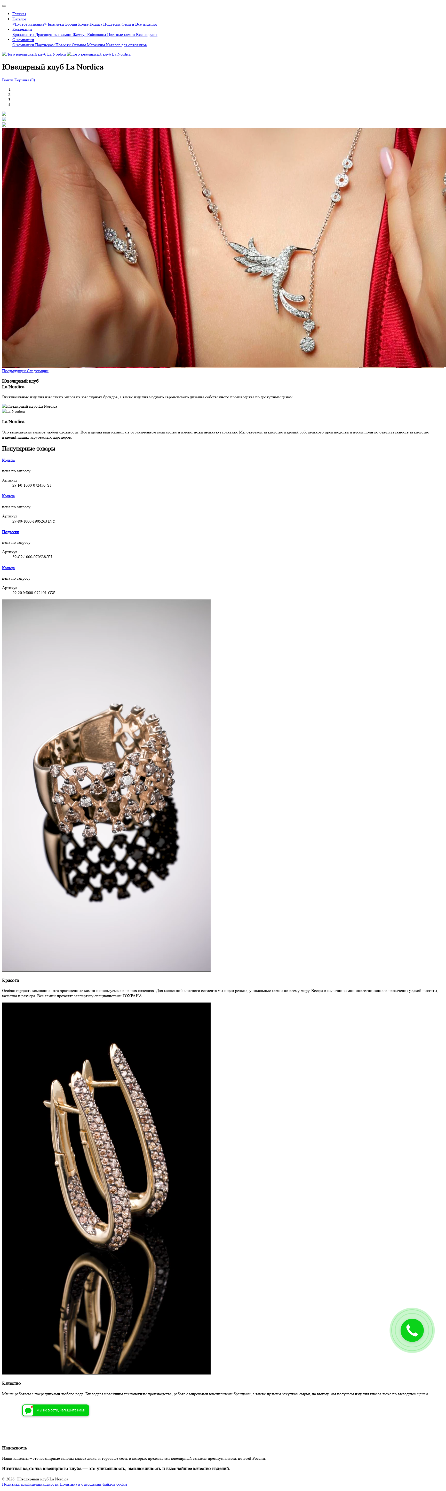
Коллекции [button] (22, 29)
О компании (23, 44)
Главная (19, 13)
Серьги (128, 24)
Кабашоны (97, 34)
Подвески (112, 24)
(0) (24, 79)
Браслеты (56, 24)
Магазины (96, 44)
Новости (63, 44)
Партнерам (45, 44)
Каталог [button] (19, 19)
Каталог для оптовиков (126, 44)
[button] (14, 370)
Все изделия (146, 24)
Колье (84, 24)
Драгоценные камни (54, 34)
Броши (71, 24)
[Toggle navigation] (4, 6)
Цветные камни (121, 34)
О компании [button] (23, 39)
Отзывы (79, 44)
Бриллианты (23, 34)
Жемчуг (80, 34)
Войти (8, 79)
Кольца (96, 24)
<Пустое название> (30, 24)
